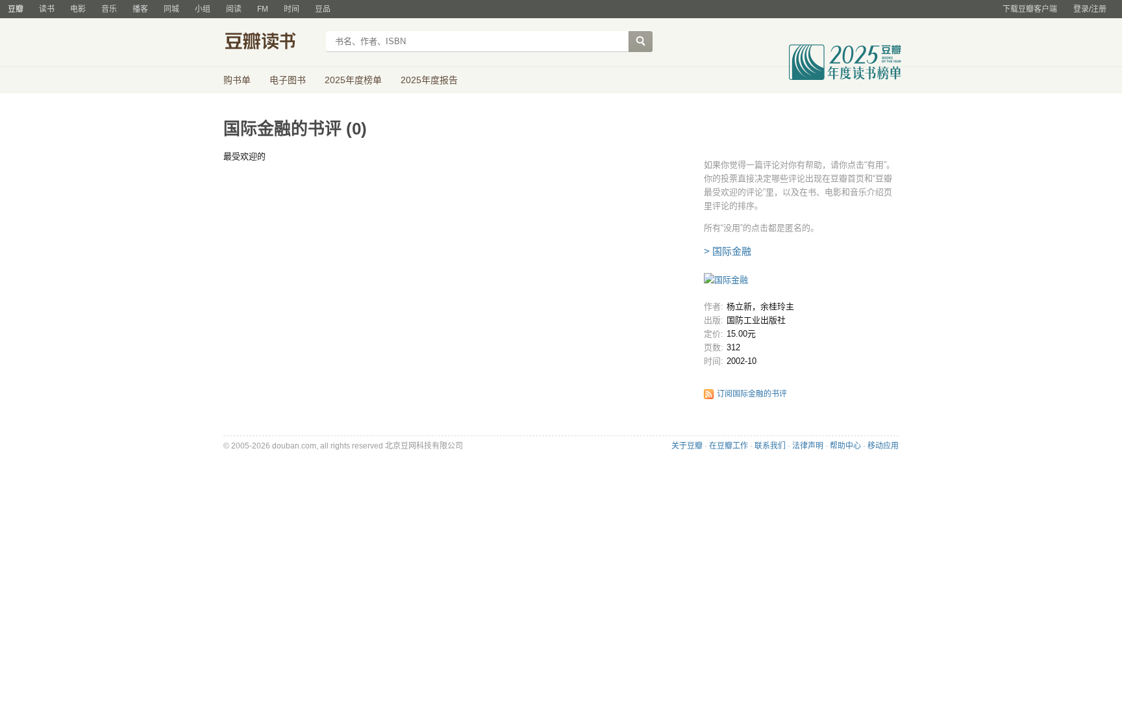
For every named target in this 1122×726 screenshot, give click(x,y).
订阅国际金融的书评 (752, 393)
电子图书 (287, 80)
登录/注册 (1089, 9)
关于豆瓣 (687, 445)
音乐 (109, 9)
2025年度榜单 (353, 80)
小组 (202, 9)
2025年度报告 (429, 80)
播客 (140, 9)
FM (262, 9)
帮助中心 (845, 445)
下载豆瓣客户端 (1030, 9)
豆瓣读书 (270, 43)
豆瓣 (15, 9)
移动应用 (883, 445)
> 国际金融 (727, 251)
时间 (291, 9)
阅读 (234, 9)
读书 (47, 9)
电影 (78, 9)
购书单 (237, 80)
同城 (171, 9)
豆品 (322, 9)
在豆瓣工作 (728, 445)
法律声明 (807, 445)
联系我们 (770, 445)
